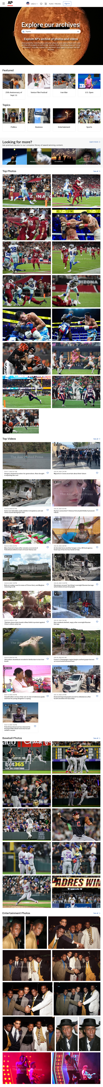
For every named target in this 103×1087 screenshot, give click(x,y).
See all (96, 171)
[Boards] (41, 4)
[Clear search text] (78, 31)
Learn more (94, 142)
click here (60, 47)
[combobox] (33, 3)
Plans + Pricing (55, 4)
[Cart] (45, 4)
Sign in (67, 3)
